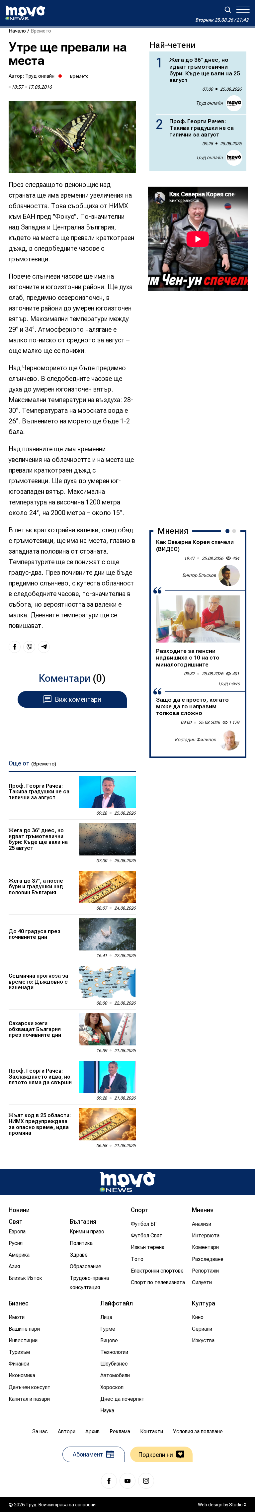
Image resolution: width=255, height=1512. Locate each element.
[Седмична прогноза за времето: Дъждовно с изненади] (107, 982)
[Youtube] (127, 1481)
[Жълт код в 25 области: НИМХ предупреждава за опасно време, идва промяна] (107, 1124)
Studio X (237, 1504)
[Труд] (127, 1182)
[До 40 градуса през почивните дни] (107, 934)
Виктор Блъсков (199, 575)
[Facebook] (109, 1481)
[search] (227, 9)
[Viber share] (29, 647)
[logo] (25, 13)
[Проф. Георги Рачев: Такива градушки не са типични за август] (107, 792)
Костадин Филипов (195, 739)
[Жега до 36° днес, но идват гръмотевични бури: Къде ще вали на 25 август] (107, 839)
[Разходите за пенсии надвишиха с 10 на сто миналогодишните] (198, 619)
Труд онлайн (39, 76)
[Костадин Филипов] (229, 740)
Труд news (229, 683)
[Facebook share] (15, 647)
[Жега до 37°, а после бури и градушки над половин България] (107, 887)
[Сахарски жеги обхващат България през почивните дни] (107, 1029)
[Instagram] (146, 1481)
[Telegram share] (44, 647)
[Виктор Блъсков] (229, 575)
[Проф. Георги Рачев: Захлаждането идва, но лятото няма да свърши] (107, 1077)
